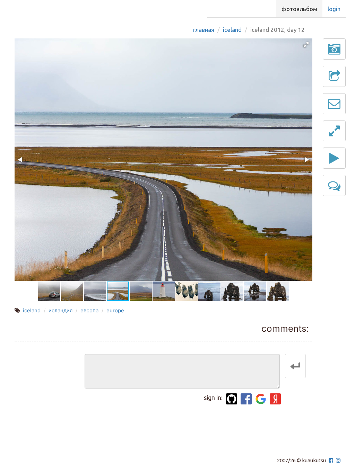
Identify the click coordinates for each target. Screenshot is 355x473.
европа (89, 310)
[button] (306, 44)
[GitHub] (231, 398)
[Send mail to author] (334, 103)
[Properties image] (334, 49)
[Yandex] (275, 398)
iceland (32, 310)
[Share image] (334, 76)
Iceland (232, 29)
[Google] (260, 398)
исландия (60, 310)
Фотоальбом (299, 9)
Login (334, 9)
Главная (203, 29)
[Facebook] (246, 398)
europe (115, 310)
